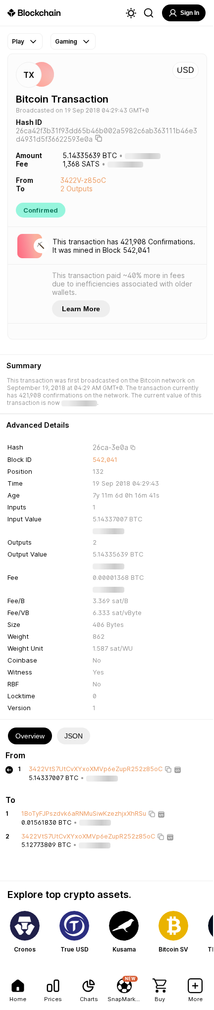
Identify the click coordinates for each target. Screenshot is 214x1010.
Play (18, 41)
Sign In (189, 12)
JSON (73, 736)
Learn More (81, 309)
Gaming (66, 41)
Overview (30, 736)
